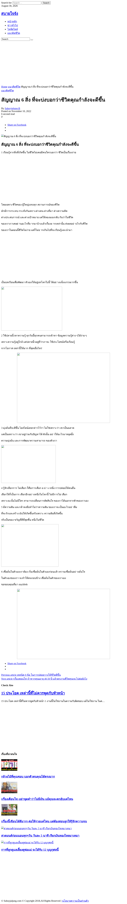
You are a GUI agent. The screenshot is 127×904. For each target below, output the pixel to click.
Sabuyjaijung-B (12, 108)
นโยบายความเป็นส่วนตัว (75, 901)
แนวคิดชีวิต (14, 86)
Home (4, 86)
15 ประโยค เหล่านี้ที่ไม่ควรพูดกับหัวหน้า (33, 693)
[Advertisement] (64, 62)
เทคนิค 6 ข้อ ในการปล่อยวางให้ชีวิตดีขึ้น (31, 675)
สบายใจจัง (9, 13)
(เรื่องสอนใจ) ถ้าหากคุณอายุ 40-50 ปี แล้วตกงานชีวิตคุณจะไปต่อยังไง (44, 678)
